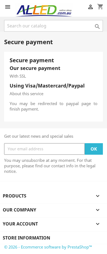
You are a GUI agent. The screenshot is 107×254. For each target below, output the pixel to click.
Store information (26, 238)
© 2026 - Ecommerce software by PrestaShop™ (48, 247)
